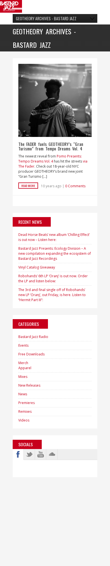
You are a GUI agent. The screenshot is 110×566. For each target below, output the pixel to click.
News (22, 394)
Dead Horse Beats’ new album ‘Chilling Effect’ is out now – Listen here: (54, 237)
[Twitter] (29, 454)
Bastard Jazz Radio (33, 336)
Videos (23, 420)
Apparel (24, 368)
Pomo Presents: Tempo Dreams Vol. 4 (50, 159)
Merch (23, 362)
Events (23, 345)
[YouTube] (40, 454)
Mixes (22, 376)
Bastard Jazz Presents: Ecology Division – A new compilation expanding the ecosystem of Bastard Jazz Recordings (54, 253)
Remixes (25, 411)
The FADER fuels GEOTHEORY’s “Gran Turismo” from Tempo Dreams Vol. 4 (50, 146)
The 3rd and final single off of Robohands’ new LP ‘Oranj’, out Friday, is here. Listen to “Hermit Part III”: (52, 294)
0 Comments (75, 186)
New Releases (29, 385)
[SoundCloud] (52, 454)
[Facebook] (18, 454)
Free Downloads (31, 354)
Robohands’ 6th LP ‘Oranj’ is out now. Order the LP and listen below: (53, 278)
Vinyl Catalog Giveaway (36, 267)
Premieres (26, 402)
